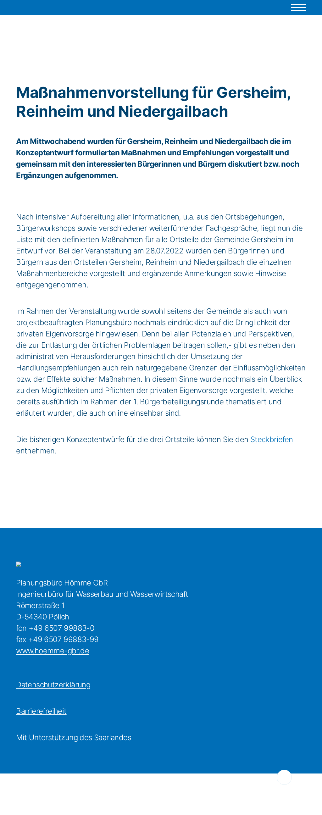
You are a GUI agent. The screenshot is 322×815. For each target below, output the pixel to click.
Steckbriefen (271, 439)
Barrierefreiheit (41, 711)
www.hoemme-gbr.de (52, 650)
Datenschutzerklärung (53, 684)
